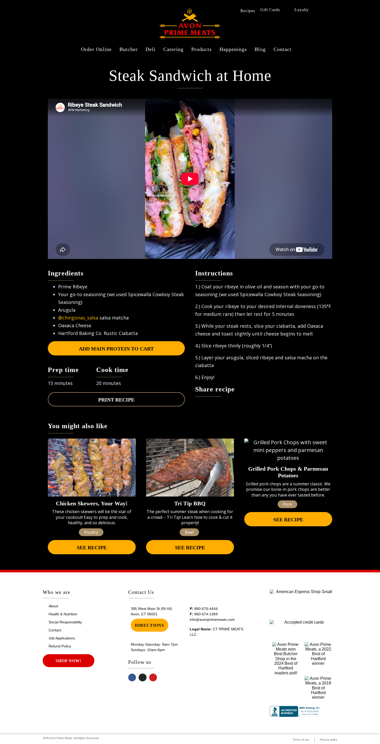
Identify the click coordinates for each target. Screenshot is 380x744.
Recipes (247, 11)
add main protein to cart (116, 349)
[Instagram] (143, 678)
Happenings (233, 49)
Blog (260, 49)
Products (201, 49)
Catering (173, 49)
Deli (151, 49)
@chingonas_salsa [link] (78, 318)
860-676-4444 (206, 609)
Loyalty (301, 10)
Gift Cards (270, 10)
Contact (282, 49)
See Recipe (92, 547)
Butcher (128, 49)
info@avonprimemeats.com (212, 619)
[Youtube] (153, 678)
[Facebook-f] (132, 678)
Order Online (96, 49)
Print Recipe (116, 400)
